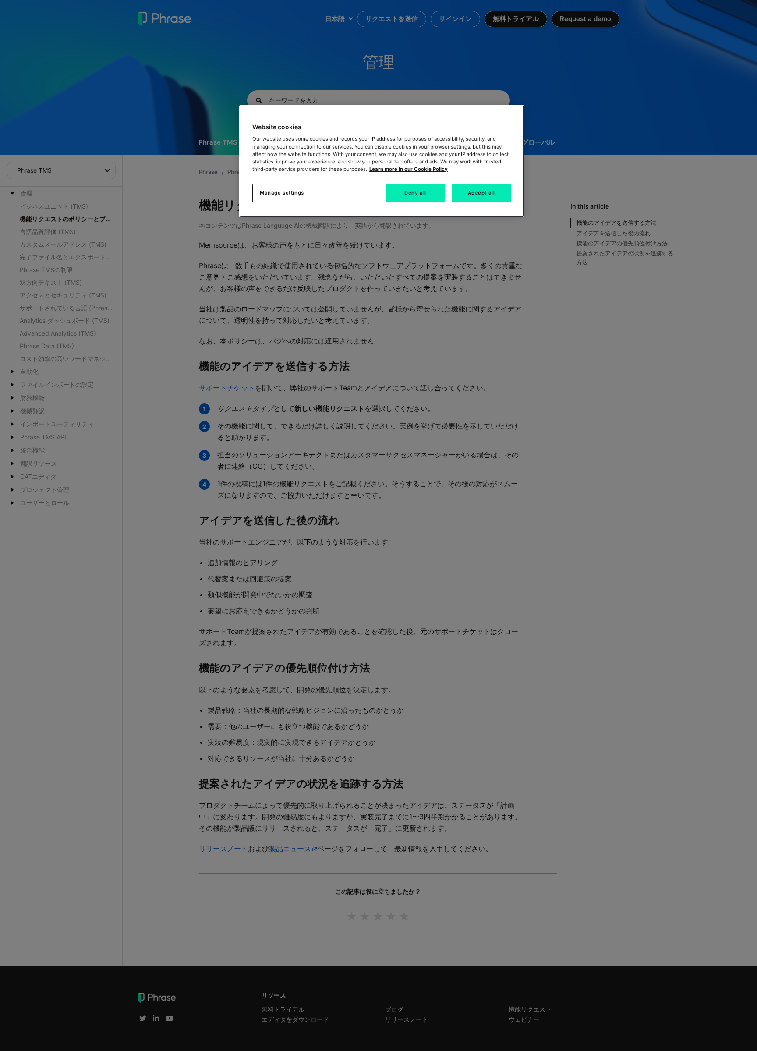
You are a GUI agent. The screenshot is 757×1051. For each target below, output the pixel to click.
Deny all (415, 193)
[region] (381, 161)
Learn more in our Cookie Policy (408, 169)
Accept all (481, 193)
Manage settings (282, 193)
